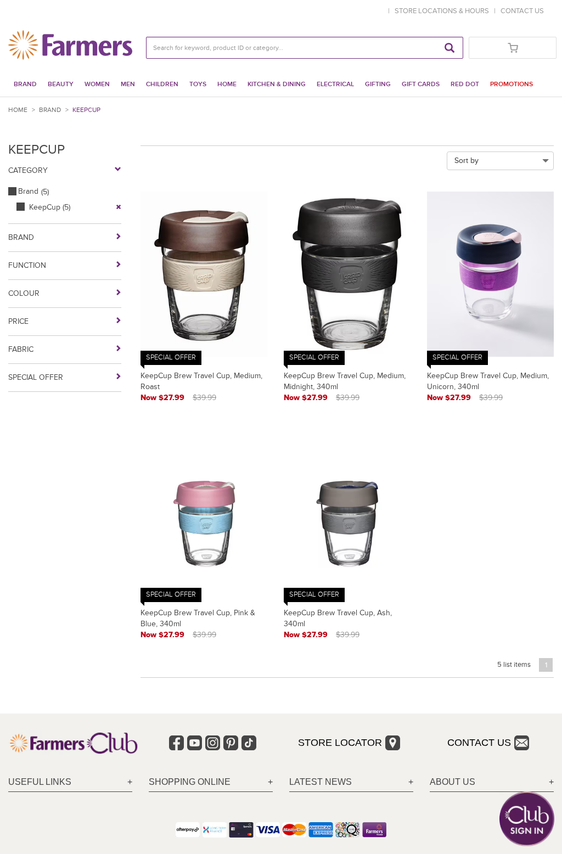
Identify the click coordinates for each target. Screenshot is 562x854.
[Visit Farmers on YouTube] (194, 742)
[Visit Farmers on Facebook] (176, 742)
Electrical (335, 84)
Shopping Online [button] (190, 781)
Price (18, 321)
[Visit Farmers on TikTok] (248, 742)
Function (27, 265)
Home (227, 84)
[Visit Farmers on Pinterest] (230, 742)
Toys (197, 84)
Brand (25, 84)
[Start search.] (449, 48)
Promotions (511, 84)
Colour (24, 293)
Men (128, 84)
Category (28, 170)
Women (97, 84)
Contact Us (479, 742)
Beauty (61, 84)
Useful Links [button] (39, 781)
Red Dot (465, 84)
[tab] (70, 782)
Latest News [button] (320, 781)
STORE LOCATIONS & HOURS (443, 11)
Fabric (20, 349)
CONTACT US (522, 11)
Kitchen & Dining (277, 84)
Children (162, 84)
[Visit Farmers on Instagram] (212, 742)
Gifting (378, 84)
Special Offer (35, 377)
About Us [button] (452, 781)
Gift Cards (421, 84)
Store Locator (340, 742)
